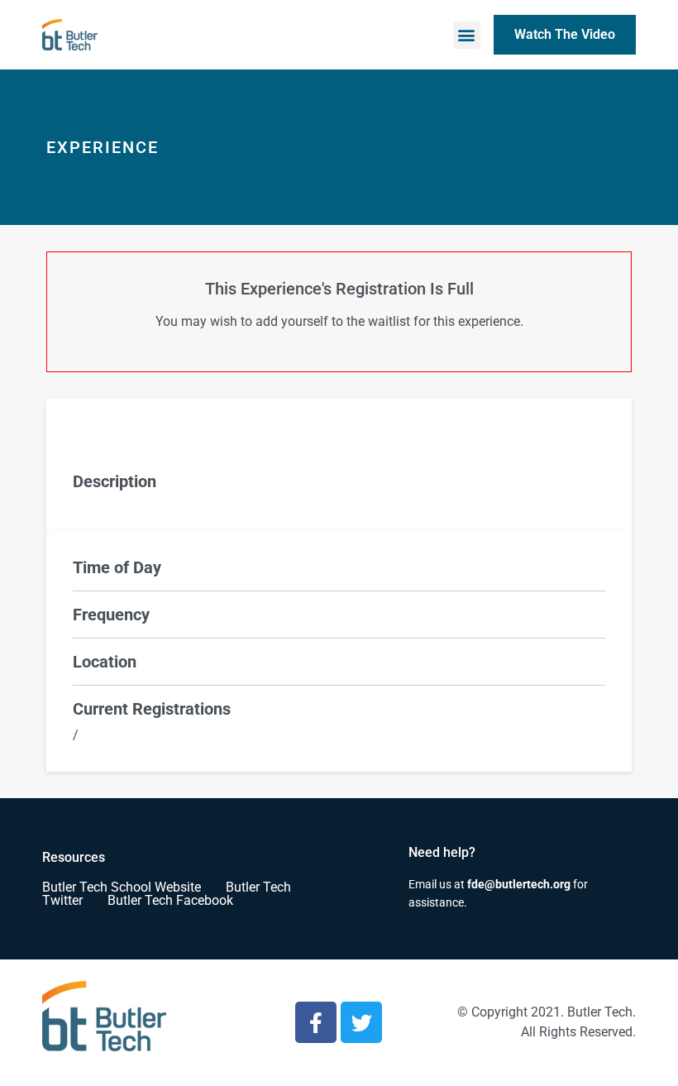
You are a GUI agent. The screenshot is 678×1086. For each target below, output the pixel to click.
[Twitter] (361, 1022)
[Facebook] (316, 1022)
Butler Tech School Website (121, 887)
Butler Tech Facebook (170, 900)
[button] (466, 35)
